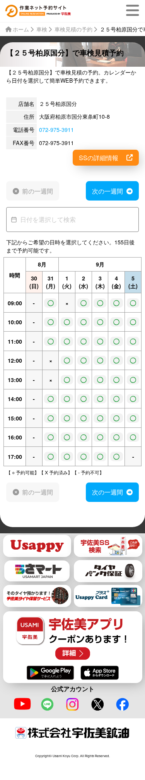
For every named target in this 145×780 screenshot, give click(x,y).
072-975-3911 (56, 129)
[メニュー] (134, 10)
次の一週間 (107, 190)
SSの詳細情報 (98, 157)
